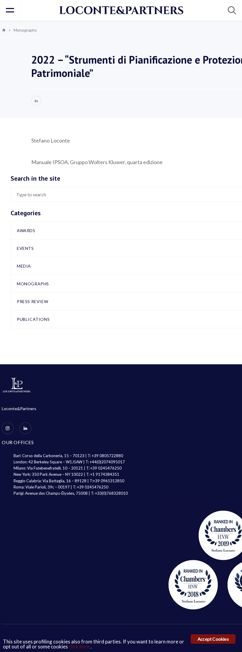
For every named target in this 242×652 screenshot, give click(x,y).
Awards (26, 230)
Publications (33, 319)
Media (24, 265)
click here (79, 646)
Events (25, 248)
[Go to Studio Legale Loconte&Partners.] (4, 30)
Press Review (32, 301)
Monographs (33, 283)
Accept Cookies (213, 639)
